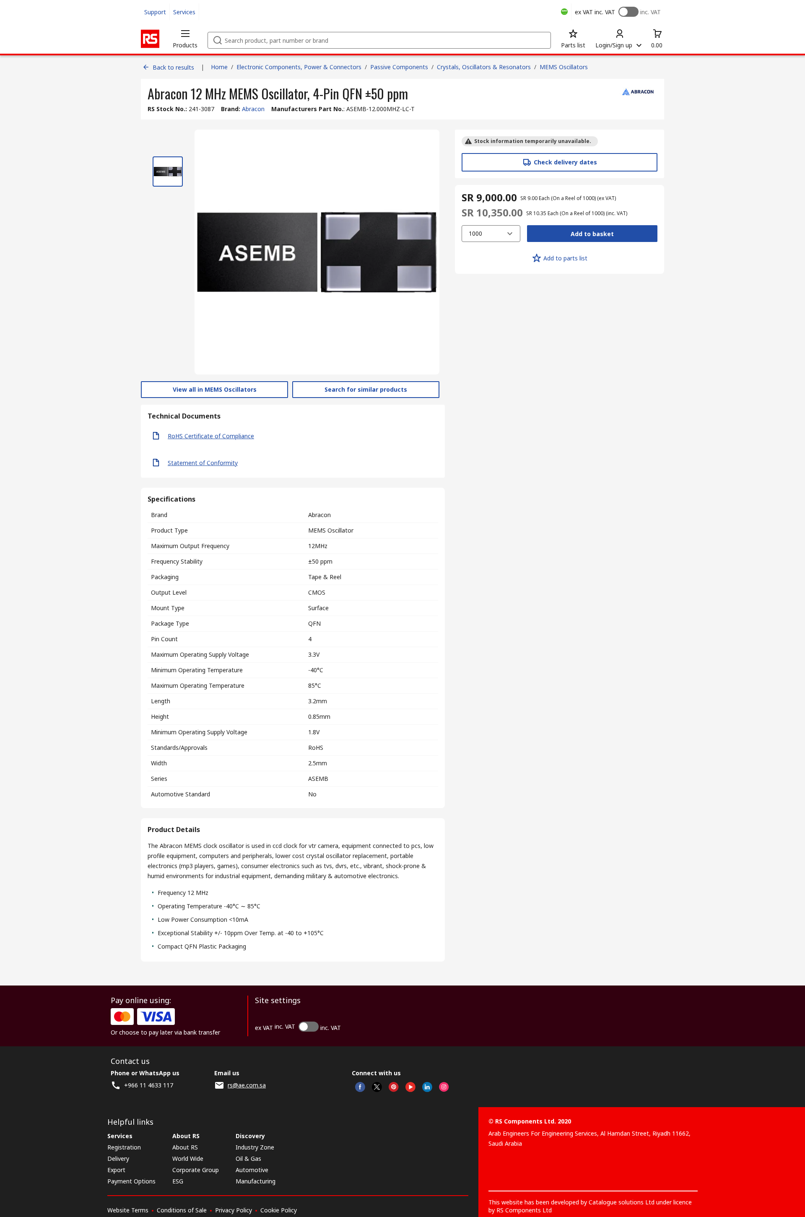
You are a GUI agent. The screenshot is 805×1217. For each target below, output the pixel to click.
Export (116, 1170)
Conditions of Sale (182, 1210)
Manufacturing (255, 1181)
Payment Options (131, 1181)
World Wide (187, 1158)
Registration (124, 1147)
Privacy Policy (233, 1210)
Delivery (118, 1158)
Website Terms (127, 1210)
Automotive (252, 1170)
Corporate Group (195, 1170)
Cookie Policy (278, 1210)
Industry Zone (255, 1147)
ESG (177, 1181)
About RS (185, 1147)
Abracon (253, 109)
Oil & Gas (248, 1158)
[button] (185, 38)
